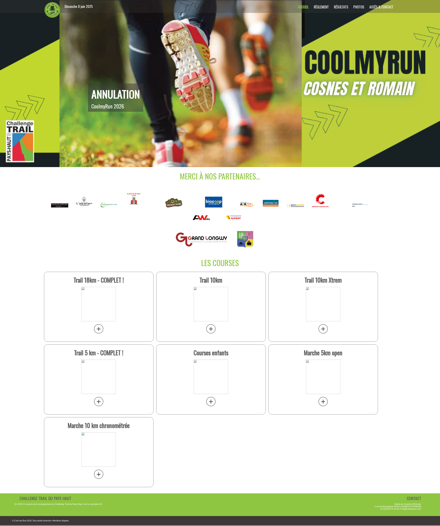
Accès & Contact (381, 6)
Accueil (303, 6)
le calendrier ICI (94, 504)
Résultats (341, 6)
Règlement (321, 6)
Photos (358, 6)
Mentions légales (61, 520)
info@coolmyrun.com (411, 509)
